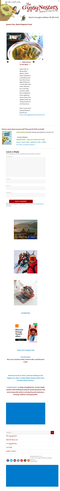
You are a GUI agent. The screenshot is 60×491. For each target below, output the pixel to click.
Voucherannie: (26, 357)
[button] (59, 1)
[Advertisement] (26, 414)
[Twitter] (11, 460)
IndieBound (33, 142)
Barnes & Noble (25, 142)
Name (8, 179)
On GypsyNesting (11, 444)
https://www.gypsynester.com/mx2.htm (32, 115)
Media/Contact (11, 451)
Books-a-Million (41, 142)
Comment (9, 156)
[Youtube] (14, 460)
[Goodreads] (25, 460)
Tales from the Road (12, 440)
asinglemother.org (13, 387)
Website (8, 192)
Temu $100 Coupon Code (25, 350)
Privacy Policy (33, 461)
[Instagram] (18, 460)
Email (8, 185)
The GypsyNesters (11, 436)
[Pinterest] (21, 460)
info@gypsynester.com (36, 456)
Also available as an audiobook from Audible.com (25, 144)
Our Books (9, 447)
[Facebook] (8, 460)
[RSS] (28, 460)
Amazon (18, 142)
